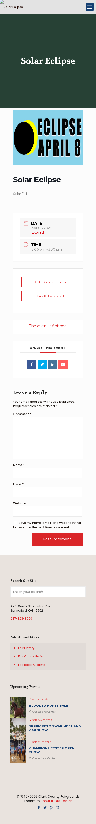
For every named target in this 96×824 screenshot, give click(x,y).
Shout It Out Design (56, 801)
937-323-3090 (21, 618)
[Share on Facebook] (31, 364)
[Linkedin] (52, 364)
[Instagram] (57, 807)
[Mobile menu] (90, 7)
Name (19, 465)
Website (19, 503)
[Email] (63, 364)
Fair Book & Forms (31, 665)
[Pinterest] (51, 807)
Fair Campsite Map (32, 656)
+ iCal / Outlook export (49, 296)
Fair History (26, 648)
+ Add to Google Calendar (49, 282)
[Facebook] (38, 807)
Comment (22, 414)
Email (18, 484)
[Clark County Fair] (11, 7)
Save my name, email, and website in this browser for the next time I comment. (47, 525)
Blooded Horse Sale (48, 705)
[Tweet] (42, 364)
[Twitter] (44, 807)
